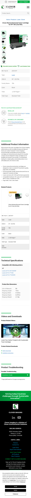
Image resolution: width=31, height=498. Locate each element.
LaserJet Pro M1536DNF (9, 271)
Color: (3, 87)
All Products (15, 454)
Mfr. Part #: (5, 71)
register (28, 113)
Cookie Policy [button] (13, 480)
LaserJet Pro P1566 (7, 273)
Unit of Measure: (7, 288)
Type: (3, 75)
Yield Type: (5, 96)
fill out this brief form (16, 122)
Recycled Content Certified (10, 66)
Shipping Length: (7, 290)
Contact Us (15, 445)
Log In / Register (23, 1)
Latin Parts (15, 447)
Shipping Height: (7, 295)
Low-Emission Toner (25, 66)
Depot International (15, 449)
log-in (22, 113)
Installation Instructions (7, 353)
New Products (15, 456)
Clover (23, 19)
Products (13, 19)
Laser (18, 19)
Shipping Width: (6, 293)
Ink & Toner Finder (15, 452)
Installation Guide (7, 375)
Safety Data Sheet (6, 350)
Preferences (15, 494)
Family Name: (6, 83)
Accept (15, 486)
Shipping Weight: (7, 297)
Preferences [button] (22, 481)
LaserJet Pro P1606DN (8, 275)
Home (8, 19)
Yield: (3, 92)
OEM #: (4, 79)
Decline (15, 490)
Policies (15, 443)
